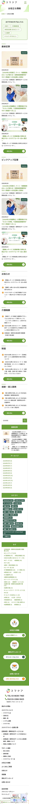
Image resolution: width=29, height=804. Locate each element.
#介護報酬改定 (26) (9, 570)
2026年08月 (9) (7, 461)
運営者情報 (5, 789)
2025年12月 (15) (8, 480)
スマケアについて (7, 710)
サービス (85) (8, 503)
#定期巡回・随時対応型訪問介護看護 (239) (14, 550)
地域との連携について (9, 744)
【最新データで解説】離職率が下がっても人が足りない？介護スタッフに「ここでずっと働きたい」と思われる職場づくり (15, 319)
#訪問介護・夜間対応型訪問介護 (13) (13, 584)
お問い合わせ (6, 782)
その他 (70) (17, 503)
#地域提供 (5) (8, 600)
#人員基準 (7, 33)
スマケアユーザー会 (9, 759)
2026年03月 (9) (7, 473)
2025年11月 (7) (7, 483)
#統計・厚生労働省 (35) (11, 565)
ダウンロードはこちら (12, 657)
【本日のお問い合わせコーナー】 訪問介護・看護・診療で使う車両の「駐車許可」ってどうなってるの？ (15, 371)
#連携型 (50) (18, 560)
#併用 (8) (6, 597)
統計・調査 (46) (8, 512)
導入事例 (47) (18, 509)
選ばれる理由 (6, 706)
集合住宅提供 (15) (17, 526)
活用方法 (5, 715)
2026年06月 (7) (7, 466)
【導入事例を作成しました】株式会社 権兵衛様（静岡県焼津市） (15, 394)
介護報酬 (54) (8, 509)
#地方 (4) (6, 602)
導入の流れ (6, 751)
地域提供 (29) (8, 518)
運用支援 (5, 753)
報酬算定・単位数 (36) (10, 515)
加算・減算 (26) (8, 523)
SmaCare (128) (8, 500)
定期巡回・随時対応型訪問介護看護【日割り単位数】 (14, 334)
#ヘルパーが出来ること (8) (12, 595)
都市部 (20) (18, 523)
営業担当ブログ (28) (10, 520)
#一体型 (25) (21, 570)
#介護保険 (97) (8, 555)
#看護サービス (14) (18, 582)
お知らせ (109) (19, 500)
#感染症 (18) (7, 572)
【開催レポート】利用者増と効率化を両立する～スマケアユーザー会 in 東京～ (15, 282)
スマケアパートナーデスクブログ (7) (13, 532)
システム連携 (7, 721)
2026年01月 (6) (7, 478)
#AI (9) (6, 592)
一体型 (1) (7, 536)
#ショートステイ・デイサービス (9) (14, 590)
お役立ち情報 (6, 763)
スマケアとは (7, 713)
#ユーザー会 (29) (9, 567)
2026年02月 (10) (8, 475)
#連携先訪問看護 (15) (10, 577)
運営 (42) (18, 512)
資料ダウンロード (7, 778)
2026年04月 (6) (7, 471)
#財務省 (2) (17, 604)
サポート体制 (6, 748)
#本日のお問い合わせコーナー (12, 29)
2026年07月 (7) (7, 463)
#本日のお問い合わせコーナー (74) (14, 558)
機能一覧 (5, 718)
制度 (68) (6, 506)
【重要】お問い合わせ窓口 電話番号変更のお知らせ (15, 288)
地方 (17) (6, 526)
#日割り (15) (17, 572)
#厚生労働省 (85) (20, 555)
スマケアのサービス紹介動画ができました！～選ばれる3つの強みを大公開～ (15, 294)
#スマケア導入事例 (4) (18, 602)
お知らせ (4, 770)
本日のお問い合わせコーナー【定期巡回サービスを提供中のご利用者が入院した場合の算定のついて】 (15, 328)
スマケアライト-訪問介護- (10, 727)
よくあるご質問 (7, 767)
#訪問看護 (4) (8, 604)
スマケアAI (6, 724)
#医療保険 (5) (18, 600)
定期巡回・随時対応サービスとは (12, 731)
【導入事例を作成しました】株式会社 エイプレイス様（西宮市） (15, 406)
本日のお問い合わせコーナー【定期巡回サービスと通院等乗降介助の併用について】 (15, 357)
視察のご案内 (7, 756)
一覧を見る (9, 151)
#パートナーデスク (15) (11, 579)
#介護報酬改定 (15, 26)
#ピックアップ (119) (10, 553)
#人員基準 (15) (8, 575)
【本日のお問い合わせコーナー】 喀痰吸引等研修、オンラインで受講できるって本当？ (15, 364)
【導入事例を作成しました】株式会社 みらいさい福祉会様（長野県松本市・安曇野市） (15, 400)
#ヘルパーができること (11, 36)
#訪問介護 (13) (8, 588)
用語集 (4, 774)
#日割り (7, 26)
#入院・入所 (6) (16, 597)
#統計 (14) (7, 582)
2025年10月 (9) (7, 485)
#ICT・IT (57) (8, 560)
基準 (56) (14, 506)
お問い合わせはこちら (12, 679)
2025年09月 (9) (7, 488)
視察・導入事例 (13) (10, 529)
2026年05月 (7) (7, 468)
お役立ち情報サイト (11, 635)
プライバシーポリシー (8, 791)
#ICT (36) (7, 563)
